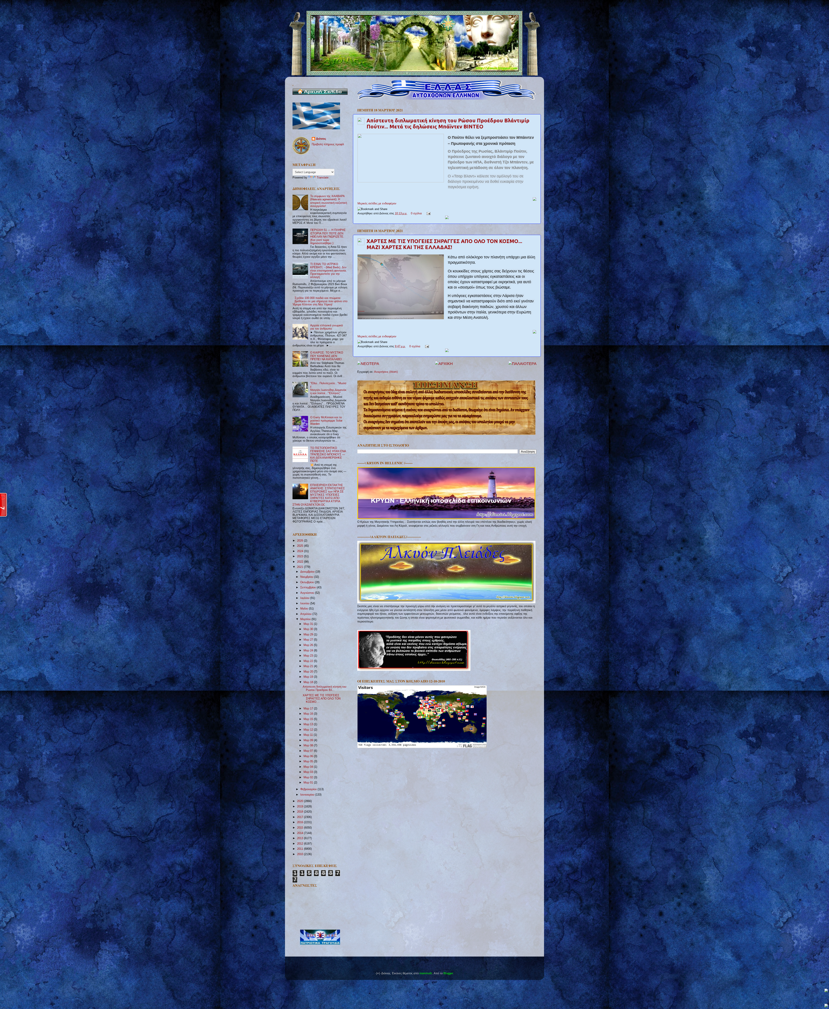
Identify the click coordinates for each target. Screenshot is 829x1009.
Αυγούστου (307, 592)
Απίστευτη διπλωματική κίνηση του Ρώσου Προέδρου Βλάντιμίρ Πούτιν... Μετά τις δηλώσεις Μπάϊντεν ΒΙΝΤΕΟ (448, 123)
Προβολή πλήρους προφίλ (328, 144)
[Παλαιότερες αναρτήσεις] (522, 364)
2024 (300, 551)
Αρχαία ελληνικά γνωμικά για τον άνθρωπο (326, 327)
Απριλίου (306, 614)
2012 (300, 843)
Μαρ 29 (309, 634)
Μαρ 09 (309, 740)
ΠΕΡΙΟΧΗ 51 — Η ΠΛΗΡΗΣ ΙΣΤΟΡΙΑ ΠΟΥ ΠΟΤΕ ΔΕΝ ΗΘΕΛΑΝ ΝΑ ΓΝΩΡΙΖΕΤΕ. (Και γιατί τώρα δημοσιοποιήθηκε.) (328, 237)
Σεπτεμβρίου (308, 587)
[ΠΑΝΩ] (826, 991)
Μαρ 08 (309, 745)
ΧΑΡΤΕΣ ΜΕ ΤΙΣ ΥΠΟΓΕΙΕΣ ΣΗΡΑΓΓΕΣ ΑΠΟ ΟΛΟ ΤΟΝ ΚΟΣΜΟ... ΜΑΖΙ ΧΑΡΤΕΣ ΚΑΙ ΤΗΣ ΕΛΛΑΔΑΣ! (444, 244)
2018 (300, 811)
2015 (300, 827)
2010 (300, 854)
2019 (300, 806)
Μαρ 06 (309, 756)
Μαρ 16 (309, 713)
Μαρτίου (306, 619)
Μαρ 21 (309, 666)
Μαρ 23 (309, 655)
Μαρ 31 (309, 623)
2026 (300, 540)
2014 (300, 833)
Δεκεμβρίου (307, 571)
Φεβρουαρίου (309, 789)
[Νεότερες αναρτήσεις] (368, 364)
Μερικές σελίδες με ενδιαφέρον (377, 203)
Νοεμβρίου (307, 576)
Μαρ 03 (309, 772)
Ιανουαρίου (307, 794)
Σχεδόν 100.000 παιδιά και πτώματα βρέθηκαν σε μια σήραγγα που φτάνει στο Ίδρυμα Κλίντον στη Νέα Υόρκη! (320, 301)
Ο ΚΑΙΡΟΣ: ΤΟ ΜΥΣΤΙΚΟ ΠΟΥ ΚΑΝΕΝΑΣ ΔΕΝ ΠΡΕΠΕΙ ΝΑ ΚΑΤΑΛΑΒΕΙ (326, 356)
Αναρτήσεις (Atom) (386, 371)
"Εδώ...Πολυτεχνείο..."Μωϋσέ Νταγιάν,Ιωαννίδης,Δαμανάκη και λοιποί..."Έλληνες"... (328, 388)
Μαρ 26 (309, 645)
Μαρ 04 (309, 766)
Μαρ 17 (309, 708)
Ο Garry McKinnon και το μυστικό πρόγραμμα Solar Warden (326, 420)
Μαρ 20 (309, 671)
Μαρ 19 (309, 676)
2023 (300, 556)
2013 (300, 838)
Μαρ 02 (309, 777)
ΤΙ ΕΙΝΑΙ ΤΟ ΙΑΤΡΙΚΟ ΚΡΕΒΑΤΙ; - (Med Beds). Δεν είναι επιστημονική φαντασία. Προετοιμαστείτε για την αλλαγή (328, 271)
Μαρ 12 (309, 729)
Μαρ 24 (309, 650)
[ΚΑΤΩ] (826, 1006)
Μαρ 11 (309, 734)
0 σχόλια (416, 213)
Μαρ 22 (309, 661)
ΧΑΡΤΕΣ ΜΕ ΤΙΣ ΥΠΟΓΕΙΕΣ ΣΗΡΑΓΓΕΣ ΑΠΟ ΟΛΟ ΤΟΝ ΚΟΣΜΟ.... (321, 698)
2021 (300, 566)
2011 (300, 848)
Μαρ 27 (309, 639)
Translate (322, 177)
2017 (300, 817)
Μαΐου (304, 608)
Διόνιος (321, 138)
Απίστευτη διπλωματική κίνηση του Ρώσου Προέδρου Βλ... (324, 688)
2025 (300, 545)
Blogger (448, 973)
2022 (300, 561)
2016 (300, 822)
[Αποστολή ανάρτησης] (427, 213)
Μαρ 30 (309, 629)
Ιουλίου (305, 598)
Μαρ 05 (309, 761)
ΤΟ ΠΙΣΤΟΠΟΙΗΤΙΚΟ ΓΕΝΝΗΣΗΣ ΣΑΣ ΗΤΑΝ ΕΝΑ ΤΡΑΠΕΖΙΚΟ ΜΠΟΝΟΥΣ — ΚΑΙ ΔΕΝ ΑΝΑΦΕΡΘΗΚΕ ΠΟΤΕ (328, 455)
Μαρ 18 (309, 682)
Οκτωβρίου (307, 582)
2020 (300, 801)
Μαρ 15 (309, 719)
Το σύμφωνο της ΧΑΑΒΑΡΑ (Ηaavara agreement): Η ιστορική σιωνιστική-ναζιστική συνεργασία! (328, 201)
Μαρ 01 (309, 782)
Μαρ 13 (309, 724)
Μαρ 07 (309, 750)
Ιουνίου (305, 603)
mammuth (425, 973)
